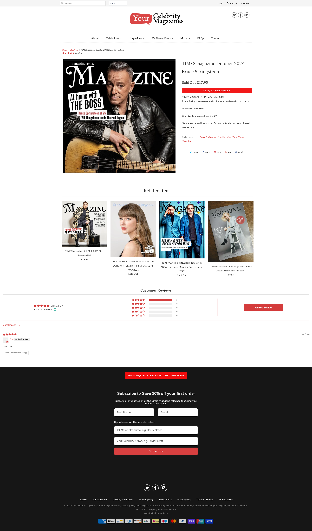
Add (229, 152)
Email (240, 152)
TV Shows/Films (161, 38)
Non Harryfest (224, 137)
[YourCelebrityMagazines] (156, 20)
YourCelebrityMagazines (84, 505)
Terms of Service (204, 499)
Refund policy (226, 499)
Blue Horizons (161, 513)
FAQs (200, 38)
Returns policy (146, 499)
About (95, 38)
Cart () (233, 3)
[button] (68, 53)
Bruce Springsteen (208, 137)
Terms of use (165, 499)
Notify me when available (217, 90)
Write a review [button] (263, 307)
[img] (10, 334)
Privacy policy (184, 499)
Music (184, 38)
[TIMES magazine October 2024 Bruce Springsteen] (119, 116)
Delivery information (123, 499)
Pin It (219, 152)
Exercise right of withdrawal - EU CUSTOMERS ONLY (156, 375)
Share (207, 152)
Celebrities (112, 38)
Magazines (135, 38)
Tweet (195, 152)
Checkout (245, 3)
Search (83, 499)
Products (74, 50)
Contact (216, 38)
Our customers (99, 499)
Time (234, 137)
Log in (220, 3)
